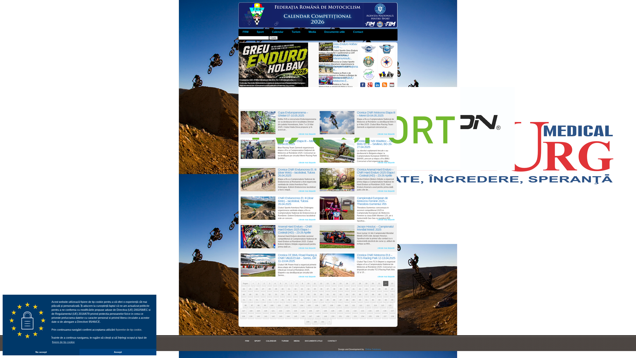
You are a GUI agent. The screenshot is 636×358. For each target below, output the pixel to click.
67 (367, 294)
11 (315, 283)
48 (244, 294)
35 (315, 289)
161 (322, 322)
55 (289, 294)
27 (263, 289)
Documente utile (334, 31)
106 (316, 305)
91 (367, 300)
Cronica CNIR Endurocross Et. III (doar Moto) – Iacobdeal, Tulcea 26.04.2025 (297, 172)
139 (250, 316)
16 (347, 283)
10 (308, 283)
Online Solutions (373, 349)
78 (283, 300)
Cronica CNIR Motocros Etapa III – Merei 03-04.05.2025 (376, 114)
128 (325, 311)
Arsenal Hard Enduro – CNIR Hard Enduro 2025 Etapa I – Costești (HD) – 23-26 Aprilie (295, 229)
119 (258, 311)
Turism (296, 31)
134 (370, 311)
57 (302, 294)
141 (265, 316)
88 (347, 300)
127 (317, 311)
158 (392, 316)
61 (328, 294)
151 (340, 316)
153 (355, 316)
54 (283, 294)
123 (288, 311)
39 (341, 289)
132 (355, 311)
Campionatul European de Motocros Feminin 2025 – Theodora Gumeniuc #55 (372, 201)
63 (341, 294)
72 (244, 300)
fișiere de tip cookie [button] (63, 342)
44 (373, 289)
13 (328, 283)
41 (354, 289)
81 (302, 300)
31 (289, 289)
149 (325, 316)
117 (243, 311)
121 (273, 311)
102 (286, 305)
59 (315, 294)
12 (321, 283)
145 (295, 316)
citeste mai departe (307, 134)
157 (385, 316)
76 (270, 300)
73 (250, 300)
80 (295, 300)
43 (367, 289)
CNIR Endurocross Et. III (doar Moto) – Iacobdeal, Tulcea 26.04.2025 (295, 201)
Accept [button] (118, 352)
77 (276, 300)
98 (259, 305)
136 (384, 311)
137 (392, 311)
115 (382, 305)
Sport (260, 31)
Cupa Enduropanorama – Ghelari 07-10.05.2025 (293, 114)
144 (288, 316)
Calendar (277, 31)
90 (360, 300)
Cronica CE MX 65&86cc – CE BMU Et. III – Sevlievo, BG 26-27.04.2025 (375, 144)
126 (310, 311)
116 (390, 305)
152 (347, 316)
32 (295, 289)
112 (360, 305)
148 (318, 316)
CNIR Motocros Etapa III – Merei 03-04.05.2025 (297, 142)
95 (392, 300)
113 (368, 305)
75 (263, 300)
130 (340, 311)
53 (276, 294)
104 (301, 305)
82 (308, 300)
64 (347, 294)
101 (279, 305)
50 (257, 294)
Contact (358, 31)
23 (392, 283)
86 (334, 300)
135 (377, 311)
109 (339, 305)
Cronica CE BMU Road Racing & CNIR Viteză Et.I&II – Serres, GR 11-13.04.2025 (297, 258)
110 (346, 305)
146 (303, 316)
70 (386, 294)
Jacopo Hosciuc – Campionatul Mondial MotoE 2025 (375, 228)
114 (375, 305)
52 (270, 294)
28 (270, 289)
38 (334, 289)
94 (386, 300)
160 (315, 322)
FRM (245, 31)
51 (263, 294)
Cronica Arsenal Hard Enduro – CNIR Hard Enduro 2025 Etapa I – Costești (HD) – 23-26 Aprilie (376, 172)
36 (321, 289)
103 (294, 305)
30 (283, 289)
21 (379, 283)
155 (370, 316)
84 (321, 300)
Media (312, 31)
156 (377, 316)
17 (353, 283)
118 (251, 311)
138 (243, 316)
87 (341, 300)
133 (362, 311)
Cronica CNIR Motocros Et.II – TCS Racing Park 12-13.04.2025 (376, 256)
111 (353, 305)
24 (244, 289)
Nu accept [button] (41, 352)
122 (280, 311)
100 (271, 305)
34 (308, 289)
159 (307, 322)
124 (295, 311)
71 (392, 294)
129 (332, 311)
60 (321, 294)
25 (250, 289)
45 (379, 289)
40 (347, 289)
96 (246, 305)
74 (257, 300)
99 (265, 305)
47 (392, 289)
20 (373, 283)
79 (289, 300)
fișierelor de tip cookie (128, 329)
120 (265, 311)
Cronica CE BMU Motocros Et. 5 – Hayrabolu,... (268, 80)
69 (379, 294)
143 (280, 316)
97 (252, 305)
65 (354, 294)
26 (257, 289)
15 (341, 283)
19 (366, 283)
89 (354, 300)
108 (331, 305)
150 (332, 316)
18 (360, 283)
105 (309, 305)
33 (302, 289)
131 (347, 311)
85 (328, 300)
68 (373, 294)
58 (308, 294)
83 (315, 300)
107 (324, 305)
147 (310, 316)
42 (360, 289)
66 (360, 294)
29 (276, 289)
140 (258, 316)
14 (334, 283)
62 (334, 294)
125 (302, 311)
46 (386, 289)
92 (373, 300)
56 (295, 294)
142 (273, 316)
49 (250, 294)
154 (362, 316)
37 (328, 289)
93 (379, 300)
